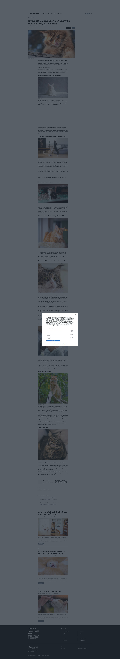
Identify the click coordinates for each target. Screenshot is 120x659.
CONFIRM (53, 340)
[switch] (71, 331)
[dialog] (60, 329)
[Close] (76, 315)
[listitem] (60, 328)
